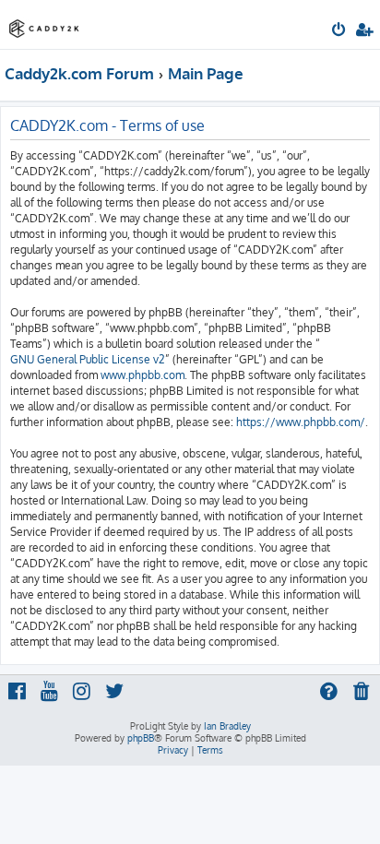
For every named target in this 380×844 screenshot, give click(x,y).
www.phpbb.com (142, 375)
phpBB (140, 737)
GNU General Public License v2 (87, 359)
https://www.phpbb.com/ (300, 422)
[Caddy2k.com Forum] (44, 23)
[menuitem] (340, 31)
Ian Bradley (227, 725)
